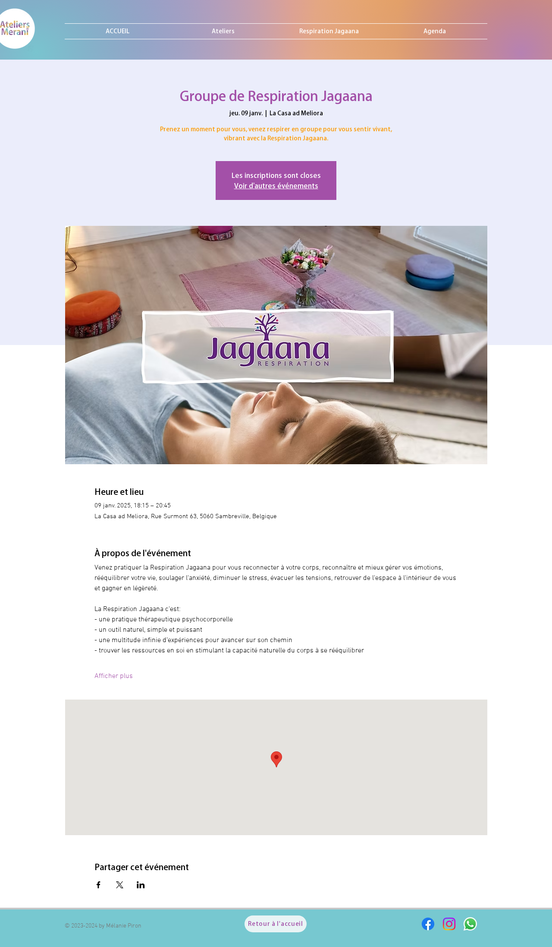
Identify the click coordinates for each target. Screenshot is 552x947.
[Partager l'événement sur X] (120, 884)
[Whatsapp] (470, 923)
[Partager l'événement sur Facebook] (98, 884)
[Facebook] (428, 923)
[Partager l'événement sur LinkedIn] (141, 884)
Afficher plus (113, 676)
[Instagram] (449, 923)
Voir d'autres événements (276, 185)
